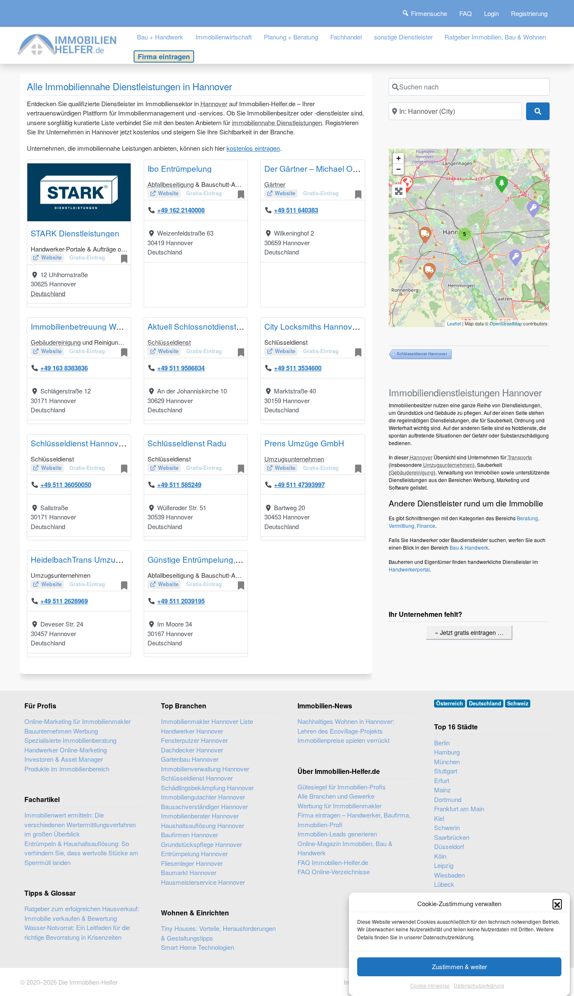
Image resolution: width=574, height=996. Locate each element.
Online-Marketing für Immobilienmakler (77, 721)
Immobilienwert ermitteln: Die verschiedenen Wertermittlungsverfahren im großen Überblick (80, 824)
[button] (557, 903)
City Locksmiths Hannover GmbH (324, 326)
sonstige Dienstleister (403, 36)
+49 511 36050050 (65, 484)
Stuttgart (445, 770)
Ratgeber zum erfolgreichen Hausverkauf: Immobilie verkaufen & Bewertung (81, 913)
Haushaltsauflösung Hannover (202, 825)
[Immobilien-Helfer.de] (67, 43)
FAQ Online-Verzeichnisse (334, 871)
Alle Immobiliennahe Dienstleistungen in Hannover (129, 86)
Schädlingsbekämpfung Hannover (207, 787)
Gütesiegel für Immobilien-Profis (342, 786)
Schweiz (517, 703)
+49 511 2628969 (64, 600)
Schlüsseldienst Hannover (422, 353)
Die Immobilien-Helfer (88, 982)
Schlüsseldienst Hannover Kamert (92, 442)
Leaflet (454, 323)
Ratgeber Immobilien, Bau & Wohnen (495, 36)
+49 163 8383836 (64, 367)
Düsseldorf (449, 846)
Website (51, 257)
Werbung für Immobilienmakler (340, 805)
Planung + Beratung (291, 36)
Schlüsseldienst (169, 342)
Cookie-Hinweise (430, 985)
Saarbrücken (451, 837)
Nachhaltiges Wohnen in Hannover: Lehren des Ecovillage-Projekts (346, 726)
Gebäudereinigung (56, 342)
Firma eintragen (164, 56)
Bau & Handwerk (469, 547)
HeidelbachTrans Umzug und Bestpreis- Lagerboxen (125, 559)
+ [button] (398, 158)
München (447, 761)
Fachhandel (346, 36)
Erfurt (441, 780)
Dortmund (447, 799)
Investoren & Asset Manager (63, 759)
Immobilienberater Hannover (200, 815)
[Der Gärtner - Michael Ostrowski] (501, 183)
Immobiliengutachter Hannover (203, 796)
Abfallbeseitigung (170, 184)
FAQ (465, 13)
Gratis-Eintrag (87, 257)
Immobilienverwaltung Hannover (205, 768)
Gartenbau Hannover (190, 759)
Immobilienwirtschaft (223, 36)
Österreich (449, 703)
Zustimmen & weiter (459, 966)
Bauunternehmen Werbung (61, 730)
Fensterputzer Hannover (194, 740)
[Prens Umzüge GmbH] (424, 234)
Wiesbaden (449, 874)
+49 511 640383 (296, 210)
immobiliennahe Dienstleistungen (277, 122)
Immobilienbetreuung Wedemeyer (92, 326)
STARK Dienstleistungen (75, 233)
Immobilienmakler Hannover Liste (207, 721)
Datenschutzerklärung (479, 985)
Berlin (442, 742)
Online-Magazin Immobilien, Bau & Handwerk (345, 848)
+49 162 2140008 (181, 210)
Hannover (213, 103)
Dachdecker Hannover (192, 749)
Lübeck (444, 884)
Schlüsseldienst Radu (186, 442)
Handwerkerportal (409, 569)
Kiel (439, 818)
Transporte (520, 457)
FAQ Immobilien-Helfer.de (333, 862)
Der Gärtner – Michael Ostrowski (323, 168)
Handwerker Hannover (192, 730)
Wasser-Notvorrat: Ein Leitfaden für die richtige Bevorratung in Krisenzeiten (77, 932)
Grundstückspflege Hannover (201, 844)
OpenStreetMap (506, 323)
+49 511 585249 (179, 484)
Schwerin (447, 827)
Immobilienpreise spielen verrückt (344, 740)
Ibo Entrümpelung (179, 168)
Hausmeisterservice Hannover (203, 882)
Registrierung (529, 13)
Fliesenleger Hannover (192, 863)
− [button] (398, 169)
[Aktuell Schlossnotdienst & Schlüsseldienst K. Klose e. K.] (532, 208)
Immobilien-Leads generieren (337, 833)
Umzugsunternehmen (294, 458)
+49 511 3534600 (297, 367)
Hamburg (447, 751)
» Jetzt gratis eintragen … (469, 632)
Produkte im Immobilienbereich (66, 768)
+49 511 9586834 (181, 367)
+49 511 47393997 (299, 484)
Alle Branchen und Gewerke (336, 796)
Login (491, 13)
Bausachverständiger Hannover (204, 806)
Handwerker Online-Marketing (65, 749)
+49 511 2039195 (181, 600)
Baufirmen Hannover (189, 834)
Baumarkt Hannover (188, 872)
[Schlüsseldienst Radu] (515, 257)
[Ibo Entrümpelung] (406, 183)
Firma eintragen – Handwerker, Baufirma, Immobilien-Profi (354, 819)
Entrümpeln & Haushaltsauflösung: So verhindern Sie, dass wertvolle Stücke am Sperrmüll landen (81, 853)
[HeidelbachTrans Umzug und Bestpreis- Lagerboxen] (429, 270)
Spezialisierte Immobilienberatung (70, 740)
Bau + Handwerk (160, 36)
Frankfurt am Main (459, 808)
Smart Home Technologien (197, 947)
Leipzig (443, 865)
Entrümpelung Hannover (194, 853)
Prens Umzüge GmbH (304, 442)
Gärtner (274, 184)
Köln (440, 856)
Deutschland (48, 293)
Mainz (442, 789)
